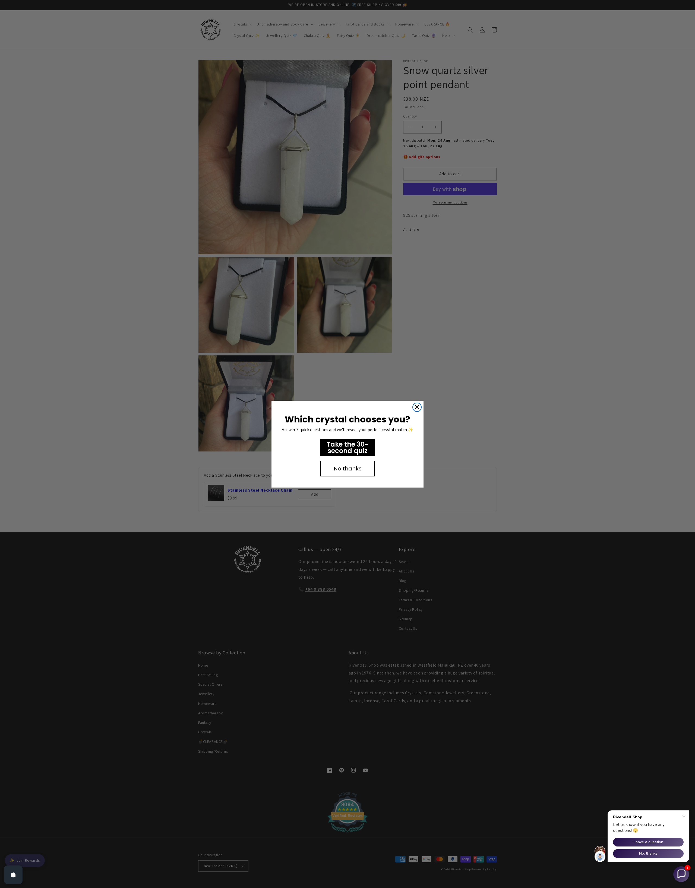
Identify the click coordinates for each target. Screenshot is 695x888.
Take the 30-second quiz (347, 447)
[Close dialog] (417, 407)
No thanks (348, 468)
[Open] (13, 874)
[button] (681, 874)
